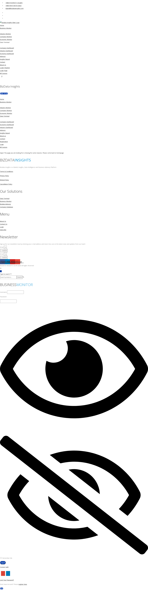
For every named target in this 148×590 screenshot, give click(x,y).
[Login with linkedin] (7, 573)
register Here (23, 584)
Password (3, 297)
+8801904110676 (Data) (13, 6)
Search (19, 277)
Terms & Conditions (6, 171)
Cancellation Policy (6, 184)
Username (3, 292)
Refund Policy (4, 180)
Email (2, 247)
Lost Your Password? (7, 580)
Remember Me (7, 558)
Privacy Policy (4, 176)
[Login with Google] (2, 573)
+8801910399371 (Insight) (14, 3)
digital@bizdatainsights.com (15, 8)
